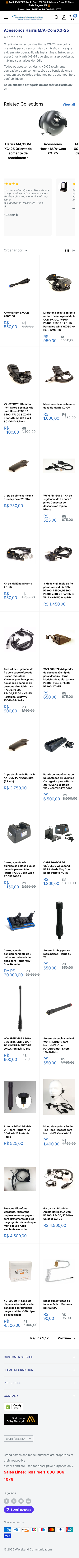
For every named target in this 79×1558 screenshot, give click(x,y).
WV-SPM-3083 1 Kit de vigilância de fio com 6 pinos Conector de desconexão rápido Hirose (57, 502)
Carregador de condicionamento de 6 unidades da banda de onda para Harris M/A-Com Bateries (17, 957)
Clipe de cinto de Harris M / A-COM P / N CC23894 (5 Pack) (19, 778)
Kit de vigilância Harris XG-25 (18, 585)
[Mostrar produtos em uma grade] (67, 250)
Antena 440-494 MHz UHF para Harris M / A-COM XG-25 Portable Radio (17, 1131)
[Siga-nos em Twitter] (13, 1501)
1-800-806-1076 (51, 9)
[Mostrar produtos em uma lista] (73, 250)
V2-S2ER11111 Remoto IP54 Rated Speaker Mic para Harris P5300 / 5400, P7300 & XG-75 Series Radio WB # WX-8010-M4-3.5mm (18, 413)
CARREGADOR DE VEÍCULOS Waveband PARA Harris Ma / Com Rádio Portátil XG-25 (57, 867)
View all (69, 104)
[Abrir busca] (57, 17)
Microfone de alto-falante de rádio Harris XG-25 (59, 406)
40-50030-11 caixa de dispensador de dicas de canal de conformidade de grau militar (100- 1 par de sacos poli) (19, 1307)
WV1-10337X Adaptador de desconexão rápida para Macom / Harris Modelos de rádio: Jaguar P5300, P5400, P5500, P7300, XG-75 (58, 677)
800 (51, 1472)
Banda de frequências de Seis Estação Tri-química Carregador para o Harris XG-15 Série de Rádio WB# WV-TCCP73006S (58, 781)
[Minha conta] (64, 17)
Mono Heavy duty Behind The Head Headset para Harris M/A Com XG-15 (58, 1130)
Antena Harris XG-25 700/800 (16, 314)
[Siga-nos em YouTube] (21, 1501)
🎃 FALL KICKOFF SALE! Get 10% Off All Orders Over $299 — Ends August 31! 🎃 (40, 4)
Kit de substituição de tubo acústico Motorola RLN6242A (57, 1304)
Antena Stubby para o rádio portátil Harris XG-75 (58, 954)
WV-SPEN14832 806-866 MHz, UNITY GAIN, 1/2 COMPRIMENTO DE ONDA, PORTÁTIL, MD (18, 1043)
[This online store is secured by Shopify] (13, 1405)
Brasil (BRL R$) (15, 1438)
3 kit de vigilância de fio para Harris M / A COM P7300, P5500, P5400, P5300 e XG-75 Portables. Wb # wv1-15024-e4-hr (59, 590)
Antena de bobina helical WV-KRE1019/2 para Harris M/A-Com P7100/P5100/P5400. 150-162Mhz (58, 1045)
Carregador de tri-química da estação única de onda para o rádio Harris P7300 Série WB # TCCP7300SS (19, 869)
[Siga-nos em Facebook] (6, 1501)
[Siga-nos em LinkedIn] (28, 1501)
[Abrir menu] (6, 17)
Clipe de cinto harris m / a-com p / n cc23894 (18, 497)
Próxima (64, 1338)
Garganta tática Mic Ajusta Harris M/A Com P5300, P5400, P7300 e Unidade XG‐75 (58, 1213)
